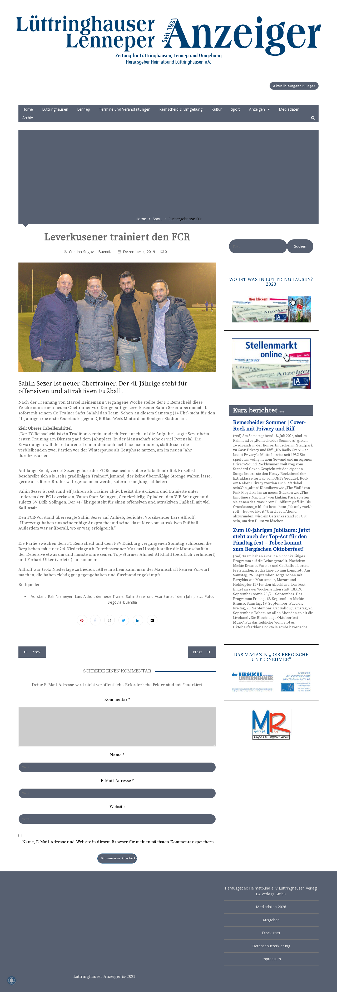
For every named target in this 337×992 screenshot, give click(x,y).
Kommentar (117, 699)
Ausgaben (271, 919)
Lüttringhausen (55, 109)
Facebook (95, 620)
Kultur (216, 109)
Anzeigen (257, 109)
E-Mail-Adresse (117, 780)
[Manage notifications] (11, 980)
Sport (235, 109)
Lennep (83, 109)
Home (27, 109)
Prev (36, 651)
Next (197, 651)
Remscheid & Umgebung (180, 109)
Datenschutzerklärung (271, 945)
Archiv (27, 117)
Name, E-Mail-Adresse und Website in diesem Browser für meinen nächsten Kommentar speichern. (118, 842)
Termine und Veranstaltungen (124, 109)
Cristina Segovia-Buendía (90, 251)
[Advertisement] (168, 171)
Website (117, 806)
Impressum (271, 958)
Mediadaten (289, 109)
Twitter (123, 620)
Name (117, 755)
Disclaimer (271, 932)
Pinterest (82, 620)
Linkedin (138, 620)
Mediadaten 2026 (271, 906)
